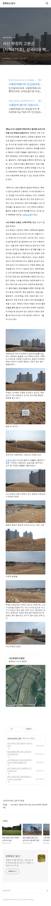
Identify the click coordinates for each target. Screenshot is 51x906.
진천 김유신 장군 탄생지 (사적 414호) (19, 744)
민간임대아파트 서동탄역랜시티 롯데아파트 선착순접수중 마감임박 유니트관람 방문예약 (25, 90)
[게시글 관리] (19, 729)
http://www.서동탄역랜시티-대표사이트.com (22, 101)
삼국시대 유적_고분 (14, 738)
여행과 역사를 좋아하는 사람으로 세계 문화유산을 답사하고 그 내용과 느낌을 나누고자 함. (20, 863)
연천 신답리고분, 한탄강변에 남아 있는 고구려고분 (19, 777)
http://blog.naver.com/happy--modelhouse (22, 80)
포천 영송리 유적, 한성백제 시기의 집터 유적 (19, 769)
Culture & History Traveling (14, 896)
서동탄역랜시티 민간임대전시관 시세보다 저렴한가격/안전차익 (25, 84)
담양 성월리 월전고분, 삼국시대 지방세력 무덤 (19, 753)
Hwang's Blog (8, 900)
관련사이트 (7, 891)
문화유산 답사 (9, 3)
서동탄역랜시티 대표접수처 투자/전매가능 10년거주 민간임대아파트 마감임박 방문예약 (25, 110)
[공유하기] (15, 729)
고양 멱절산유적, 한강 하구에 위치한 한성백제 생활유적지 (19, 761)
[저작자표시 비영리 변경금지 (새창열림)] (38, 729)
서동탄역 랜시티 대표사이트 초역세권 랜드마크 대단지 (25, 105)
